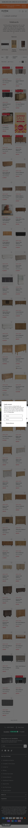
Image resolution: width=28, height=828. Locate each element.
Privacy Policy (11, 412)
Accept (7, 415)
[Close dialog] (27, 406)
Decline (7, 419)
